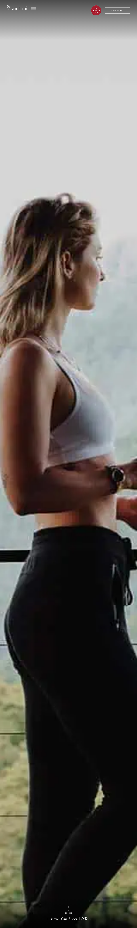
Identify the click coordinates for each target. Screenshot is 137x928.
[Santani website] (17, 8)
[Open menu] (33, 8)
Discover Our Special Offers (69, 918)
